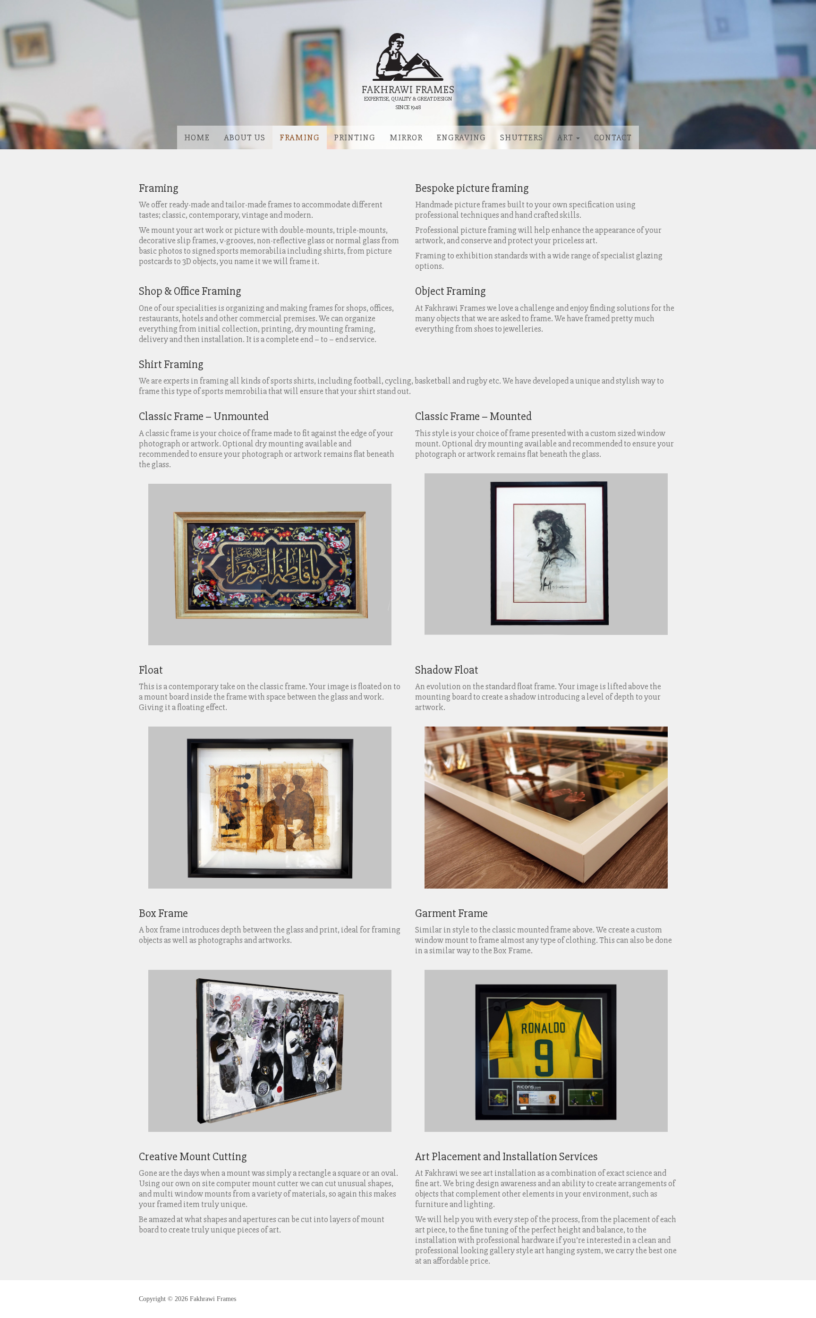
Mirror (406, 137)
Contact (613, 137)
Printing (354, 137)
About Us (244, 137)
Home (197, 137)
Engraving (461, 137)
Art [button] (566, 137)
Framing (300, 137)
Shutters (521, 137)
